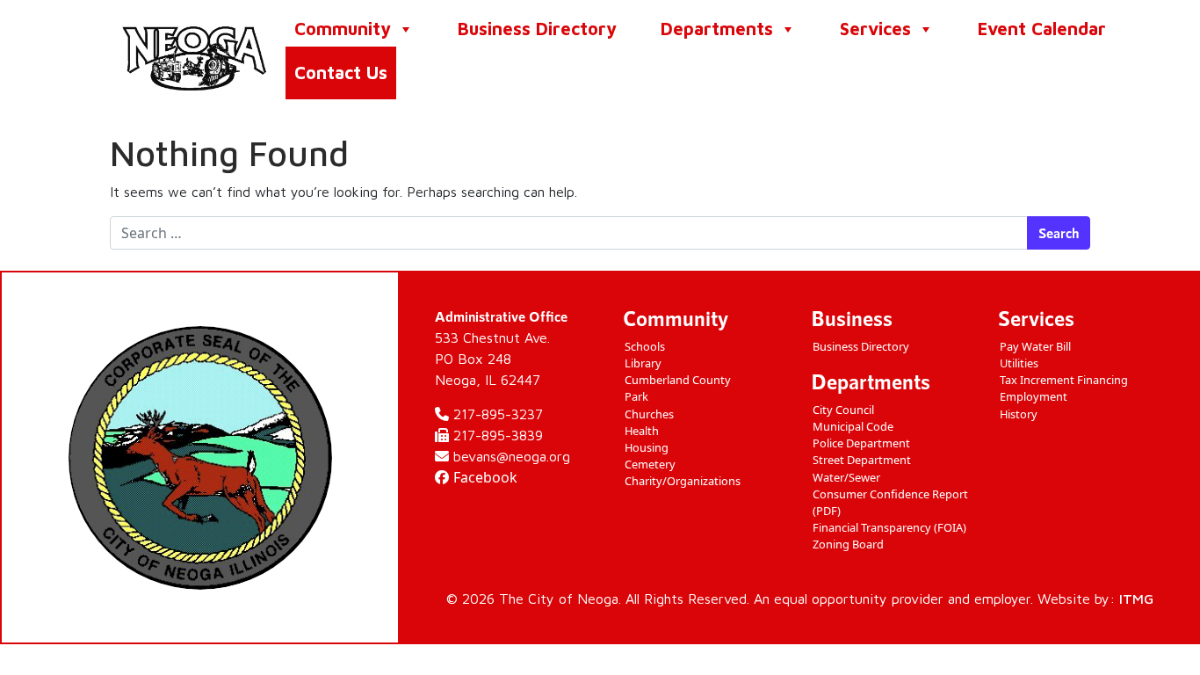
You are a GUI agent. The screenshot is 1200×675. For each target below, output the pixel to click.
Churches (649, 414)
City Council (843, 409)
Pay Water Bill (1035, 346)
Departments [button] (717, 28)
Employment (1033, 396)
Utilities (1019, 363)
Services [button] (875, 28)
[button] (405, 29)
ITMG (1136, 598)
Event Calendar (1042, 28)
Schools (645, 346)
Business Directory (537, 28)
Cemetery (650, 464)
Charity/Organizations (683, 481)
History (1018, 414)
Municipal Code (853, 426)
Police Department (861, 443)
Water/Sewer (846, 477)
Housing (647, 447)
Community (342, 28)
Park (636, 396)
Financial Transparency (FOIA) (889, 527)
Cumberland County (678, 380)
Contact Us (340, 72)
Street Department (862, 460)
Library (643, 363)
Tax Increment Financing (1064, 380)
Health (642, 431)
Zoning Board (848, 544)
